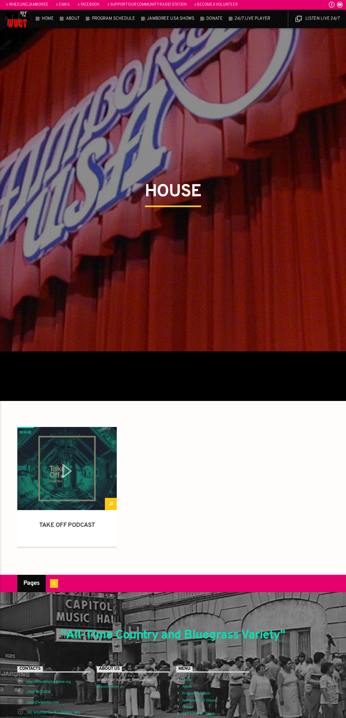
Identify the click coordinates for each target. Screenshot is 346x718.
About (73, 18)
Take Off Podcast (67, 555)
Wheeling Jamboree (28, 4)
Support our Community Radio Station (148, 4)
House (25, 462)
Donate (214, 18)
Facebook (90, 4)
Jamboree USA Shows (170, 18)
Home (48, 18)
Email (64, 4)
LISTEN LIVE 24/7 (322, 18)
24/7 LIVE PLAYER (252, 18)
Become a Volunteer (217, 4)
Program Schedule (113, 18)
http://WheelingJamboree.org (48, 711)
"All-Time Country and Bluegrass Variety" (173, 665)
